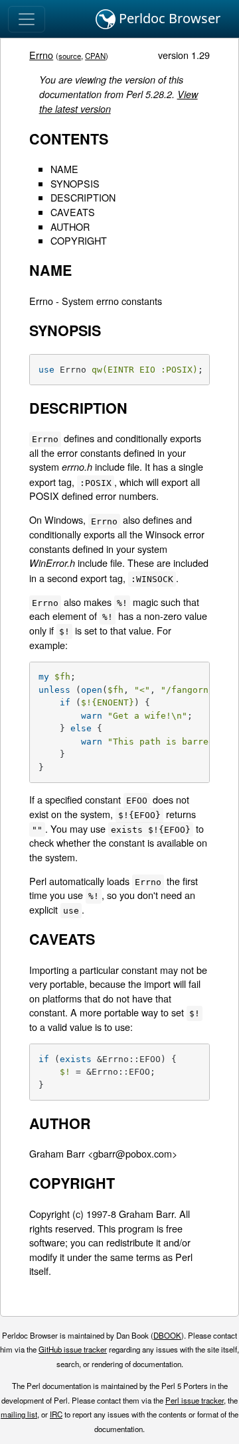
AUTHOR (70, 226)
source (69, 55)
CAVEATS (72, 212)
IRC (56, 1414)
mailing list (19, 1414)
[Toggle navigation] (26, 19)
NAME (64, 169)
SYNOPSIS (75, 183)
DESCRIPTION (83, 197)
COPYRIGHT (78, 240)
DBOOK (167, 1335)
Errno (41, 55)
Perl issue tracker (194, 1400)
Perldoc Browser (168, 18)
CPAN (95, 55)
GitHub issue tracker (73, 1349)
